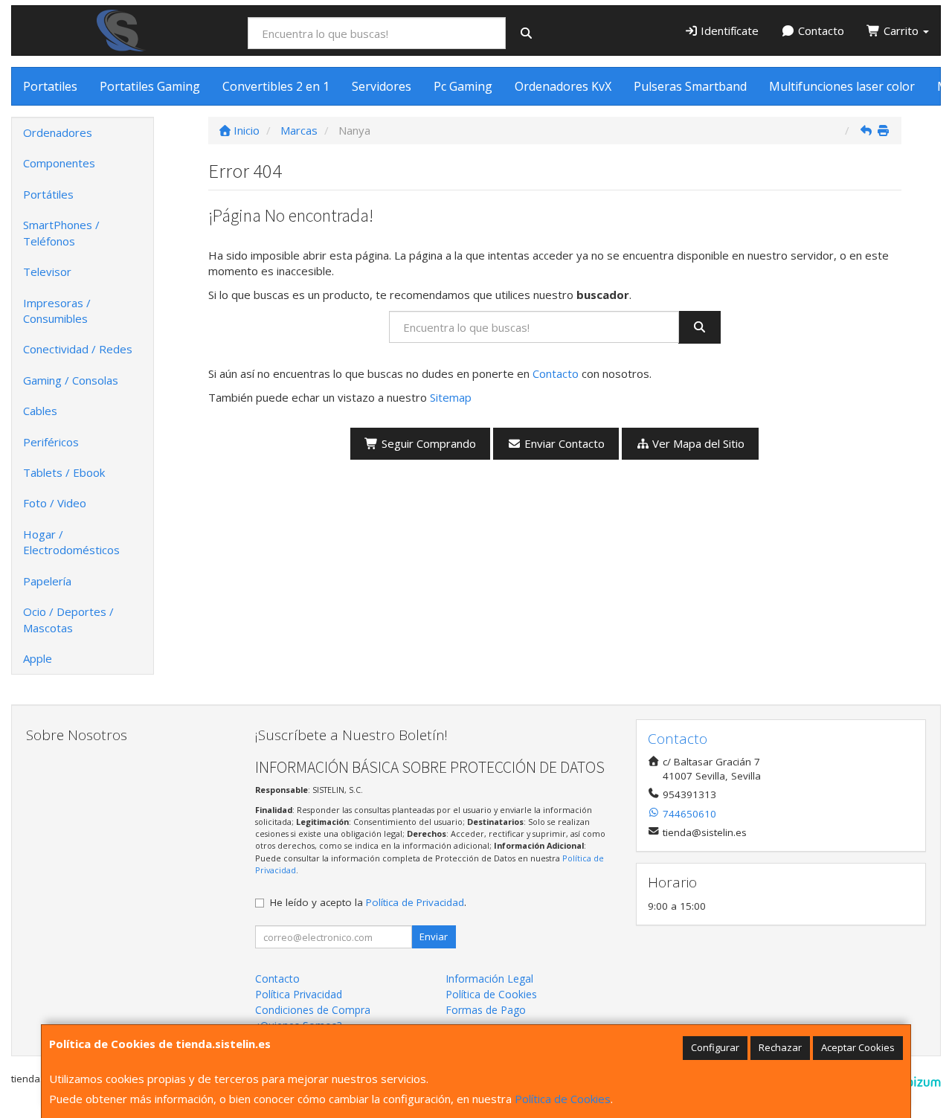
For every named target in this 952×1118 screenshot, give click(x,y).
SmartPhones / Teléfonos (61, 232)
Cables (40, 410)
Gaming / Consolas (70, 380)
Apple (37, 658)
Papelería (47, 581)
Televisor (47, 271)
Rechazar (780, 1047)
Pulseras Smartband (690, 86)
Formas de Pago (486, 1010)
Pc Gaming (463, 86)
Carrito (901, 30)
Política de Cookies (563, 1098)
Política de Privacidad (415, 902)
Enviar (433, 936)
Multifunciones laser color (842, 86)
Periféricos (51, 441)
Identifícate (728, 30)
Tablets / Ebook (64, 472)
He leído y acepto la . (368, 902)
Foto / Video (54, 502)
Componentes (59, 162)
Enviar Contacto (563, 443)
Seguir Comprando (427, 443)
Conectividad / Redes (77, 348)
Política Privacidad (298, 994)
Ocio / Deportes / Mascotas (68, 619)
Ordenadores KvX (563, 86)
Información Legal (489, 978)
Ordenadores (57, 132)
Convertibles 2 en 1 (275, 86)
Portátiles (48, 194)
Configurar (715, 1047)
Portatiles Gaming (150, 86)
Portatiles (50, 86)
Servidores (381, 86)
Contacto (819, 30)
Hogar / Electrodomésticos (71, 542)
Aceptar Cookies (858, 1047)
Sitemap (451, 397)
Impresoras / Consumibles (57, 310)
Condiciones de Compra (312, 1010)
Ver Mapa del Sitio (696, 443)
